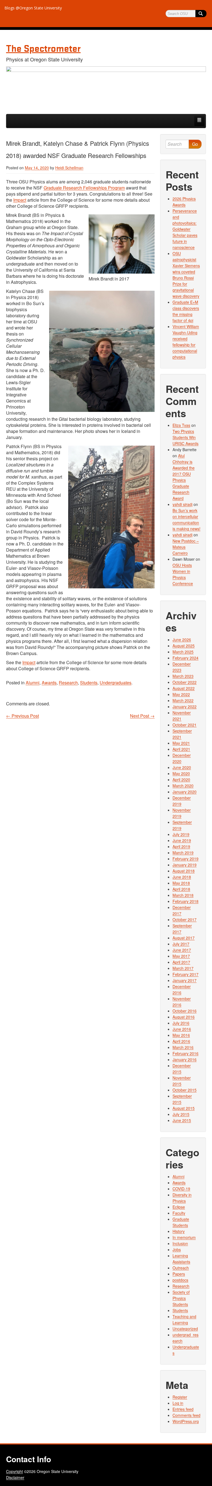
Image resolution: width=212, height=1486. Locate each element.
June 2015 (182, 1120)
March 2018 (183, 895)
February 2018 (185, 901)
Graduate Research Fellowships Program (84, 188)
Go (195, 144)
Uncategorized (185, 1328)
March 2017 (183, 968)
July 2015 (181, 1114)
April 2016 (181, 1041)
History (179, 1231)
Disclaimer (15, 1477)
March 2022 (183, 700)
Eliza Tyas (181, 425)
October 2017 (185, 919)
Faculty (179, 1213)
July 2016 (181, 1023)
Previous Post (22, 716)
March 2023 (183, 676)
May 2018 (181, 883)
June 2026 (182, 639)
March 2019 (183, 852)
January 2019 (185, 864)
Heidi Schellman (69, 167)
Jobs (177, 1249)
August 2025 (184, 645)
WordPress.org (186, 1421)
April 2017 (181, 962)
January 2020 (185, 791)
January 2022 (185, 706)
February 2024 (185, 658)
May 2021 (181, 743)
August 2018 (184, 871)
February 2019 (185, 858)
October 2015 (185, 1090)
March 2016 (183, 1047)
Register (180, 1397)
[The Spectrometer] (106, 87)
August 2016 (184, 1017)
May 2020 (181, 773)
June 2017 (182, 950)
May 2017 (181, 956)
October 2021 (185, 725)
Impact (19, 200)
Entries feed (183, 1409)
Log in (178, 1403)
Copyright (14, 1471)
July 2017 (181, 944)
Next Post (142, 716)
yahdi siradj (182, 504)
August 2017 (184, 938)
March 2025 (183, 651)
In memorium (184, 1237)
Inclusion (180, 1243)
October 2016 (185, 1011)
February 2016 (185, 1053)
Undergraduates (115, 682)
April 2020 (181, 779)
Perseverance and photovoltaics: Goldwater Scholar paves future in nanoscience (185, 229)
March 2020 (183, 785)
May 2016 (181, 1035)
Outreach (181, 1268)
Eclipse (179, 1207)
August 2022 (184, 688)
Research (68, 682)
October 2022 (185, 682)
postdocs (180, 1280)
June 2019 (182, 840)
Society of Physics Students (181, 1298)
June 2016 (182, 1029)
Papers (179, 1274)
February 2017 (185, 974)
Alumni (32, 682)
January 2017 (185, 980)
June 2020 (182, 767)
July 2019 (181, 834)
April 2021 (181, 749)
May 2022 (181, 694)
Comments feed (186, 1415)
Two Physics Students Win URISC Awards (185, 437)
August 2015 (184, 1108)
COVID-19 (181, 1188)
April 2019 (181, 846)
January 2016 (185, 1059)
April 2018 (181, 889)
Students (88, 682)
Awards (49, 682)
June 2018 (182, 877)
